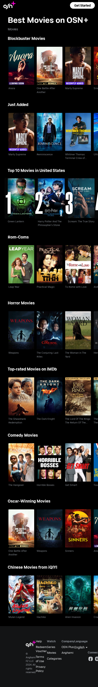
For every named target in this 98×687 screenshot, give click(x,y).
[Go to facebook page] (90, 659)
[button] (82, 5)
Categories (54, 658)
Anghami (67, 653)
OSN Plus (68, 647)
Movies (51, 653)
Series (51, 647)
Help (39, 641)
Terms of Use (40, 659)
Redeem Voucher (41, 649)
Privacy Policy (40, 669)
